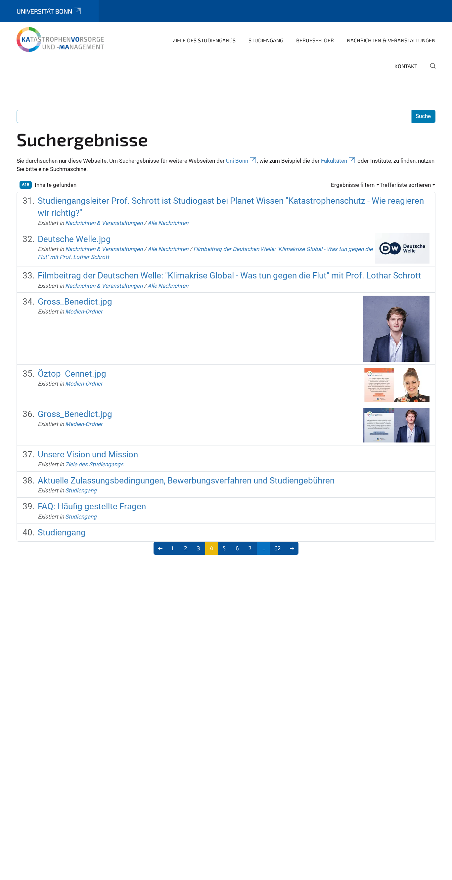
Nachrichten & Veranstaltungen (391, 40)
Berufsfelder (315, 40)
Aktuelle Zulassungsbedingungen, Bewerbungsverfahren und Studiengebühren (186, 480)
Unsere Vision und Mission (88, 454)
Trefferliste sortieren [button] (405, 185)
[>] (292, 548)
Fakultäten (334, 160)
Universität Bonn (44, 11)
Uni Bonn (237, 160)
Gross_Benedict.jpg (75, 302)
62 (277, 548)
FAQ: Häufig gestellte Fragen (92, 506)
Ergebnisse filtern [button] (353, 185)
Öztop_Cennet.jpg (72, 374)
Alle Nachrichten (168, 223)
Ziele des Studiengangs (204, 40)
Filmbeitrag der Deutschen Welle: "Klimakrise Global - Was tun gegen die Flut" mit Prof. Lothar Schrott (229, 275)
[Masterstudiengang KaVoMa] (62, 39)
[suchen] (430, 70)
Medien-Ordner (84, 311)
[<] (160, 548)
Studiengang (266, 40)
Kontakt (405, 66)
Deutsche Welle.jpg (74, 239)
